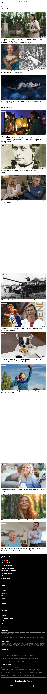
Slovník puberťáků (11, 632)
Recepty (3, 606)
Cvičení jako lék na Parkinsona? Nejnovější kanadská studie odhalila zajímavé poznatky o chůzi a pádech (19, 661)
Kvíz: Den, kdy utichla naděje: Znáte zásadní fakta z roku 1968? (12, 666)
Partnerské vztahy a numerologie (25, 637)
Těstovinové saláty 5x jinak (6, 643)
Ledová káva (10, 646)
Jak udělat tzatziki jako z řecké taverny (19, 645)
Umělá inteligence (40, 637)
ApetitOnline (5, 610)
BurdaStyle (34, 686)
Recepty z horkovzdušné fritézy (18, 646)
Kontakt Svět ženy (6, 565)
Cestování (27, 632)
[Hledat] (44, 2)
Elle (2, 613)
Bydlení (3, 601)
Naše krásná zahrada (7, 618)
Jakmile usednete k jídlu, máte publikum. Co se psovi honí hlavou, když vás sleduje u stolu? (16, 660)
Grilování (11, 633)
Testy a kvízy (17, 632)
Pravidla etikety (4, 632)
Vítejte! (7, 633)
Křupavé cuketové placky (29, 643)
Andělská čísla (22, 632)
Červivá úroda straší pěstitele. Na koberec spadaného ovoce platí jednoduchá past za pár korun (17, 675)
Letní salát (28, 645)
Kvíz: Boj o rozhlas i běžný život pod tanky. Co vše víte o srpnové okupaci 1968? (14, 657)
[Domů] (23, 2)
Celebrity (4, 590)
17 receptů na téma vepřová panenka (18, 643)
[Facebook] (2, 560)
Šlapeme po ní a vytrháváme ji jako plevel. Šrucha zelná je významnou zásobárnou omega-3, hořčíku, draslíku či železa (21, 672)
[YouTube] (7, 560)
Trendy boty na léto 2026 (30, 638)
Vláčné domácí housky (15, 644)
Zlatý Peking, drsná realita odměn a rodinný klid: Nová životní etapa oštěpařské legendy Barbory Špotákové (19, 658)
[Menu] (2, 2)
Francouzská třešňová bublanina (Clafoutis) (27, 644)
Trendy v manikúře (4, 637)
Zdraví (3, 595)
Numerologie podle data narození (35, 632)
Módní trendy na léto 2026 (6, 638)
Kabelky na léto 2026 (15, 638)
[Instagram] (4, 560)
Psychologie (4, 593)
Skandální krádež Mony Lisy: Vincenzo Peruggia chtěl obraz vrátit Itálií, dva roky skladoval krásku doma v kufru (20, 669)
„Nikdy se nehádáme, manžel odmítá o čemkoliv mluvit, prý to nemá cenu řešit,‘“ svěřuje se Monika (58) (18, 655)
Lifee (2, 623)
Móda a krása (5, 588)
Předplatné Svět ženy (7, 563)
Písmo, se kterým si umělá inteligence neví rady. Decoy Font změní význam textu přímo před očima (18, 670)
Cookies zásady (5, 578)
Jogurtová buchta (9, 645)
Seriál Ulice (34, 637)
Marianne (4, 615)
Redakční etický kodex (7, 568)
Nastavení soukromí (7, 573)
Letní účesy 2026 (22, 638)
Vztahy (3, 585)
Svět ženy (12, 685)
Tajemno (3, 603)
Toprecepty (4, 626)
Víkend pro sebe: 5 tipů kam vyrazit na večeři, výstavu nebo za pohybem (13, 667)
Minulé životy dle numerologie (14, 637)
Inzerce (3, 581)
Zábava (3, 598)
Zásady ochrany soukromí (8, 570)
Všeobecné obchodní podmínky (9, 576)
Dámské (34, 685)
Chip (2, 620)
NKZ (12, 686)
